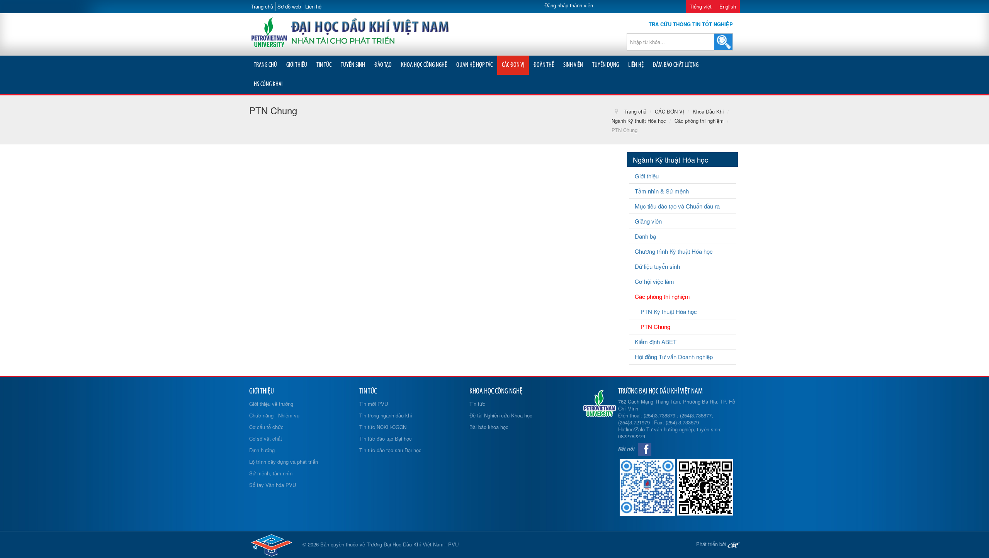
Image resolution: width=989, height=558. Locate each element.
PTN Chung (655, 326)
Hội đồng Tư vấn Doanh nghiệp (674, 357)
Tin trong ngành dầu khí (385, 415)
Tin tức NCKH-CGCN (382, 427)
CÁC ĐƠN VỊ (513, 65)
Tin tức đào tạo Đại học (385, 438)
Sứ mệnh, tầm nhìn (270, 473)
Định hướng (262, 450)
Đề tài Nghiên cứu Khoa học (500, 415)
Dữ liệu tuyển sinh (657, 266)
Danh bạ (645, 236)
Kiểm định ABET (655, 342)
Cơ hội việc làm (654, 281)
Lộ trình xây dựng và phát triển (283, 461)
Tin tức (477, 403)
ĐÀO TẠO (383, 65)
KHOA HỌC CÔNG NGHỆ (424, 65)
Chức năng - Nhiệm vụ (274, 415)
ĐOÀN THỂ (544, 65)
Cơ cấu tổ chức (266, 427)
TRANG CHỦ (265, 65)
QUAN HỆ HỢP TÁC (474, 65)
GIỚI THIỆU (296, 65)
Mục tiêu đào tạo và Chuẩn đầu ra (677, 206)
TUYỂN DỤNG (605, 65)
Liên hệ (313, 6)
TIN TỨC (323, 65)
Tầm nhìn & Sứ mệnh (662, 191)
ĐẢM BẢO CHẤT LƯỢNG (675, 65)
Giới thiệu (647, 176)
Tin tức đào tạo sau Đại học (390, 450)
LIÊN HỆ (636, 65)
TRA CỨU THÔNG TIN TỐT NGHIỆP (691, 24)
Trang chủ (262, 6)
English (727, 6)
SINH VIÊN (573, 65)
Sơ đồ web (289, 6)
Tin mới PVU (373, 403)
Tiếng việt (701, 6)
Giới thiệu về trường (271, 403)
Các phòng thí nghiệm (662, 296)
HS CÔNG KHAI (268, 84)
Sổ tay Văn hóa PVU (272, 484)
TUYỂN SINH (353, 65)
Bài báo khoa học (488, 427)
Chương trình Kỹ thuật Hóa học (674, 251)
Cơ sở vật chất (265, 438)
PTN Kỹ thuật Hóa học (669, 311)
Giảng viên (648, 221)
